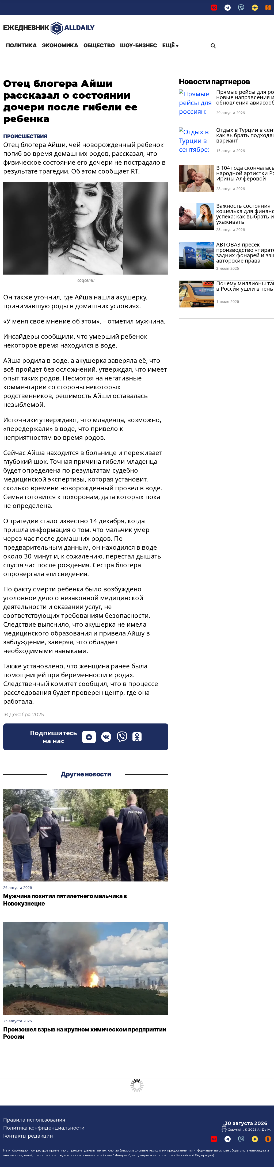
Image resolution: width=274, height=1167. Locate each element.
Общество (99, 45)
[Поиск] (212, 45)
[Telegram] (227, 7)
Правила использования (34, 1120)
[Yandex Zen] (255, 7)
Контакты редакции (28, 1136)
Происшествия (25, 136)
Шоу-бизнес (138, 45)
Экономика (60, 45)
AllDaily (49, 28)
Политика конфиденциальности (44, 1128)
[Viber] (241, 7)
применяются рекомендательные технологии (84, 1150)
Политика (21, 45)
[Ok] (268, 7)
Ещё (169, 45)
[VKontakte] (214, 7)
